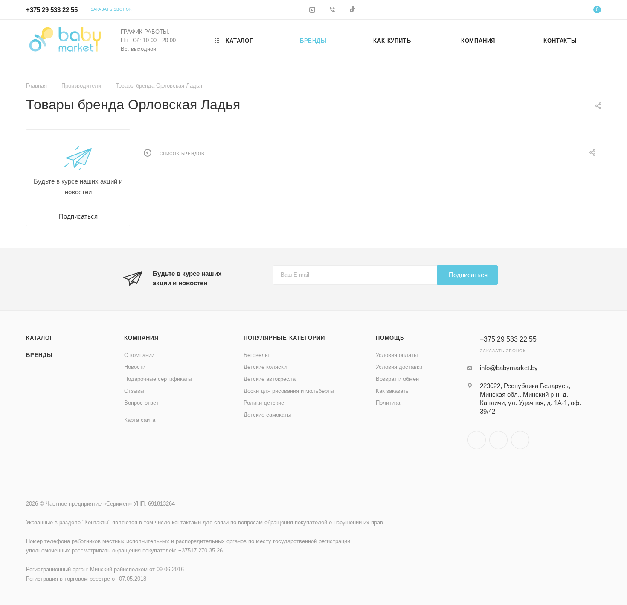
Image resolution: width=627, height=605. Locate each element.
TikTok (520, 440)
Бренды (39, 355)
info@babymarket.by (509, 367)
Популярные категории (284, 338)
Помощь (390, 338)
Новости (134, 367)
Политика (388, 403)
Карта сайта (139, 420)
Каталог (39, 338)
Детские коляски (265, 367)
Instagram (476, 440)
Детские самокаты (267, 415)
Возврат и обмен (397, 379)
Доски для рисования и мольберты (289, 391)
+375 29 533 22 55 (52, 9)
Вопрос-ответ (141, 403)
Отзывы (134, 391)
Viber (498, 440)
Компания (141, 338)
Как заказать (392, 391)
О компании (139, 355)
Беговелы (256, 355)
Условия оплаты (397, 355)
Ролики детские (264, 403)
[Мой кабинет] (562, 11)
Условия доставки (399, 367)
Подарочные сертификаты (158, 379)
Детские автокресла (270, 379)
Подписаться (468, 274)
